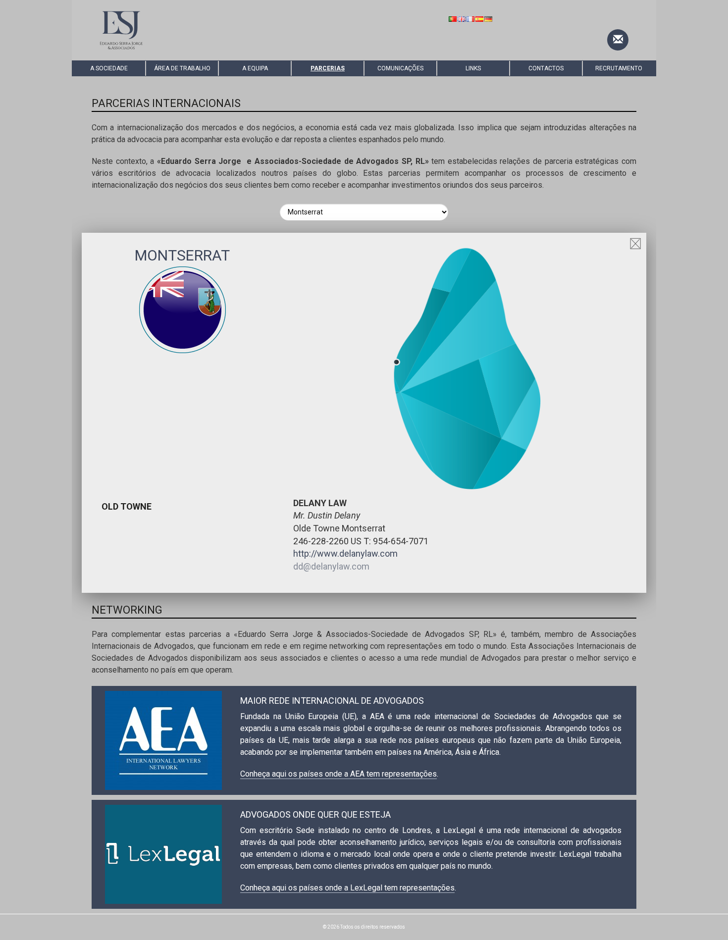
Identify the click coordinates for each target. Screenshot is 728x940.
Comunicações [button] (400, 68)
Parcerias (328, 68)
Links (473, 68)
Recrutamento (618, 68)
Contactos (546, 68)
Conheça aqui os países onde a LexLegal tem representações (347, 887)
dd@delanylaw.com (331, 566)
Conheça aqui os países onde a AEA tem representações (338, 774)
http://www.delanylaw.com (345, 553)
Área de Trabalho (182, 68)
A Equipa (255, 68)
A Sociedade (109, 68)
